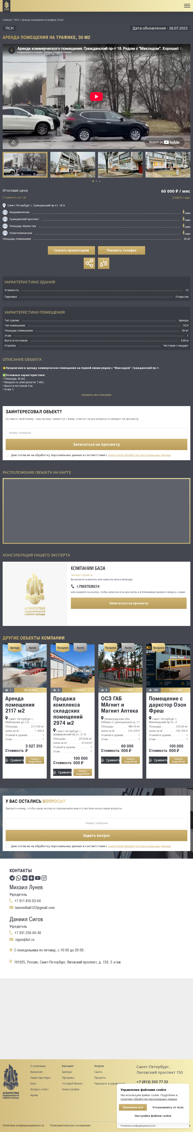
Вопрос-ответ (39, 1089)
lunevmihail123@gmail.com (35, 907)
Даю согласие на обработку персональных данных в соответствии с (91, 455)
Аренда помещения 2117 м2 (19, 704)
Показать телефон (121, 250)
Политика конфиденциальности (23, 1125)
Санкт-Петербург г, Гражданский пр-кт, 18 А (36, 205)
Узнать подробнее (34, 760)
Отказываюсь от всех (168, 1107)
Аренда (67, 1072)
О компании (38, 1066)
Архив (34, 1095)
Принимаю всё (133, 1107)
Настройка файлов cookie (153, 1116)
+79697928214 (88, 586)
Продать (100, 1077)
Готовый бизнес (72, 1083)
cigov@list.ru (24, 939)
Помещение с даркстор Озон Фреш (167, 704)
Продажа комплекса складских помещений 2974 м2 (68, 710)
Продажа (68, 1077)
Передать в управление (109, 1083)
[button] (93, 181)
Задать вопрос (96, 835)
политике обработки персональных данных (149, 1099)
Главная (7, 19)
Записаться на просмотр (128, 603)
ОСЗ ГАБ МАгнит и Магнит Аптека (119, 704)
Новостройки (70, 1089)
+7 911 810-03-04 (27, 901)
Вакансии (36, 1072)
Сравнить (17, 760)
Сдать (98, 1072)
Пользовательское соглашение (70, 1125)
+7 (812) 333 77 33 (152, 1081)
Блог (33, 1083)
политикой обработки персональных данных (139, 455)
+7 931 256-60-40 (27, 933)
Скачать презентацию (71, 250)
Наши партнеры (40, 1077)
